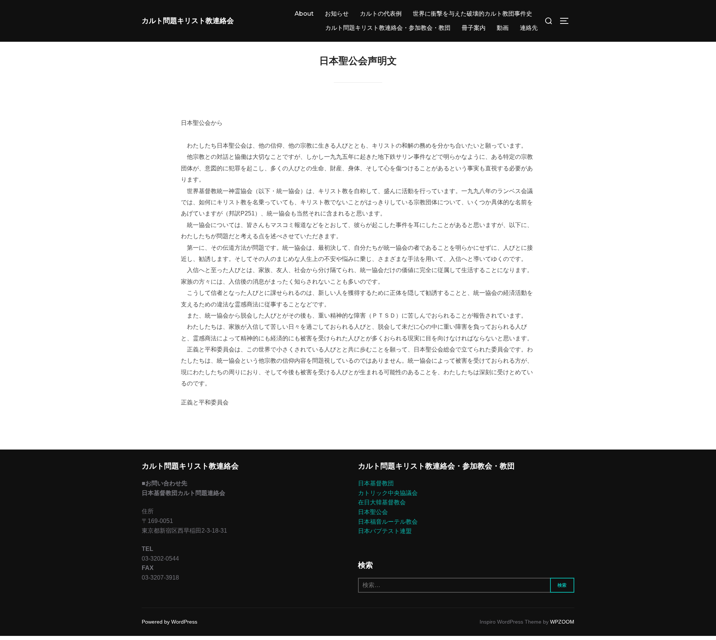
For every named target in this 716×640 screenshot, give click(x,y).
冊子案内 (474, 27)
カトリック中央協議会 (388, 493)
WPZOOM (562, 622)
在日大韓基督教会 (382, 502)
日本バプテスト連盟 (385, 531)
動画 (503, 27)
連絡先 (529, 27)
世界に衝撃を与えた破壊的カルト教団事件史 (472, 13)
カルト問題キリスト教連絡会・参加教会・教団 (387, 27)
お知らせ (337, 13)
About (304, 13)
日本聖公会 (373, 512)
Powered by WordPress (169, 622)
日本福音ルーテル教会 (388, 521)
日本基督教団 (376, 483)
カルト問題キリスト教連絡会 (188, 20)
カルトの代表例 (381, 13)
